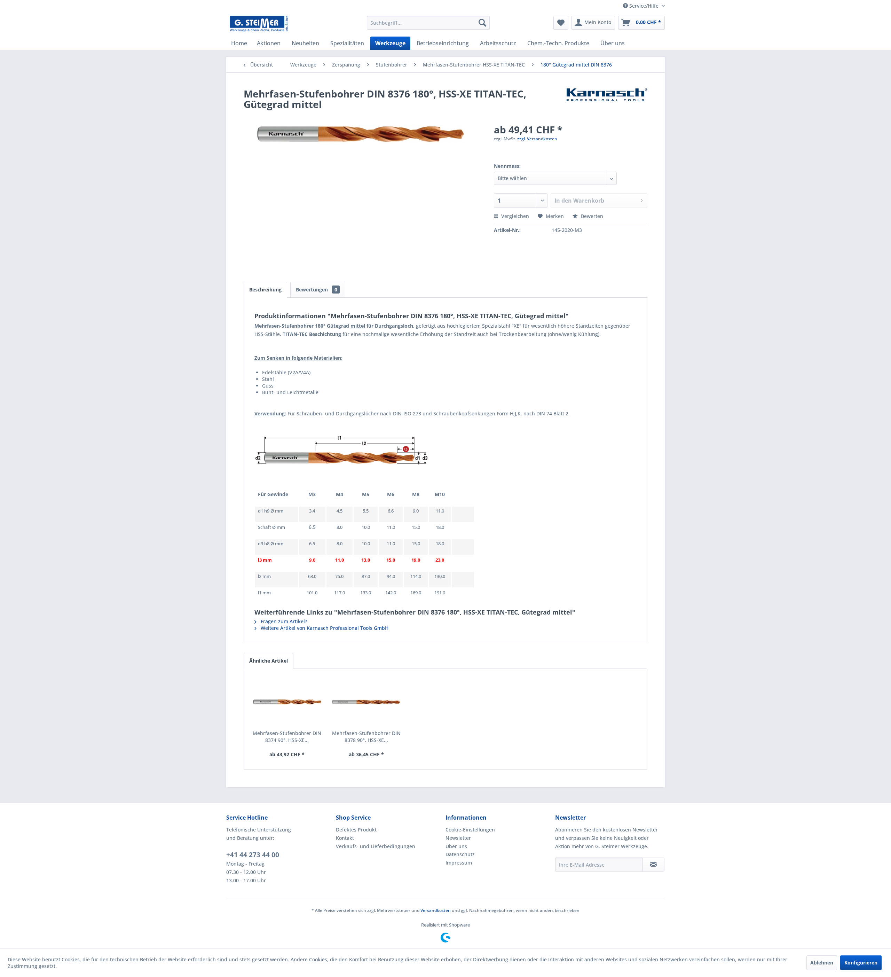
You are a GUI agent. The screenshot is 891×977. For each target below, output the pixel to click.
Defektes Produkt (356, 829)
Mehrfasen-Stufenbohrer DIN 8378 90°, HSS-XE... (366, 736)
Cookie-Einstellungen (470, 829)
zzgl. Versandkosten (537, 139)
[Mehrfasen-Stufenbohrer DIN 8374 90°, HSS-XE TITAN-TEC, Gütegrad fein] (287, 702)
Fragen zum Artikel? (283, 621)
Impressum (459, 862)
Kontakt (345, 838)
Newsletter (458, 838)
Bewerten (591, 216)
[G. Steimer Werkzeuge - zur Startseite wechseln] (259, 24)
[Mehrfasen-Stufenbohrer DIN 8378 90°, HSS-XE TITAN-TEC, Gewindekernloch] (366, 702)
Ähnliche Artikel (268, 660)
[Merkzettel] (560, 23)
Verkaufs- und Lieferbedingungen (375, 846)
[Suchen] (482, 23)
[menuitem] (428, 23)
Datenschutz (460, 854)
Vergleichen (514, 216)
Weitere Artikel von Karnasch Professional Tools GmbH (323, 628)
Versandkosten (435, 910)
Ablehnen (821, 962)
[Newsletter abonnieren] (653, 865)
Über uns (456, 846)
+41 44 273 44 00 (252, 854)
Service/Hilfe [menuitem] (644, 5)
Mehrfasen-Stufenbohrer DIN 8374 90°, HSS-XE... (287, 736)
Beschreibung (265, 289)
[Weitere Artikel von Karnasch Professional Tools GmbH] (607, 100)
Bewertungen (316, 289)
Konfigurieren (860, 962)
